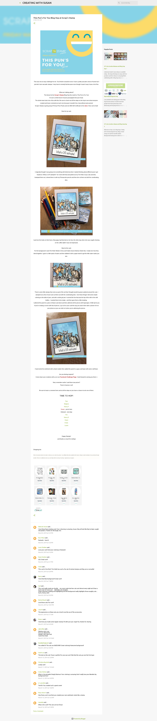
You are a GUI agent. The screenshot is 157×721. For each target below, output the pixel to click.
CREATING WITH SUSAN (37, 2)
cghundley (41, 629)
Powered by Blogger (79, 718)
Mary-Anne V (42, 692)
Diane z (40, 619)
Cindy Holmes (42, 672)
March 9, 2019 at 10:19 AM (46, 638)
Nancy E (66, 417)
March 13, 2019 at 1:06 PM (46, 688)
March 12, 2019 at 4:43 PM (46, 678)
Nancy (40, 576)
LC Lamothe (41, 683)
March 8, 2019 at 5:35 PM (45, 542)
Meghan (66, 404)
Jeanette (40, 702)
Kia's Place (41, 538)
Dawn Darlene (42, 557)
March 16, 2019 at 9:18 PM (46, 707)
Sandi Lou (41, 652)
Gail (39, 586)
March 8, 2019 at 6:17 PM (45, 562)
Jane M (40, 609)
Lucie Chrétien (42, 547)
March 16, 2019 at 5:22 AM (46, 697)
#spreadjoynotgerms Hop (111, 96)
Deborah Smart (42, 526)
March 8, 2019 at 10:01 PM (46, 605)
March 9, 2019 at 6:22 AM (45, 624)
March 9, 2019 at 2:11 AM (45, 614)
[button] (34, 23)
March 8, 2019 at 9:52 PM (45, 595)
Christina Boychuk (43, 662)
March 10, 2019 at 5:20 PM (46, 657)
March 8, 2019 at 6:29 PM (45, 571)
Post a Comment (38, 711)
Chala (66, 422)
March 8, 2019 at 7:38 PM (45, 581)
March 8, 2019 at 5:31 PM (45, 533)
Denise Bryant (42, 600)
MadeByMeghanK (43, 643)
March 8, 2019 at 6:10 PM (45, 552)
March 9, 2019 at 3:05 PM (45, 648)
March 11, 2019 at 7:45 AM (46, 667)
